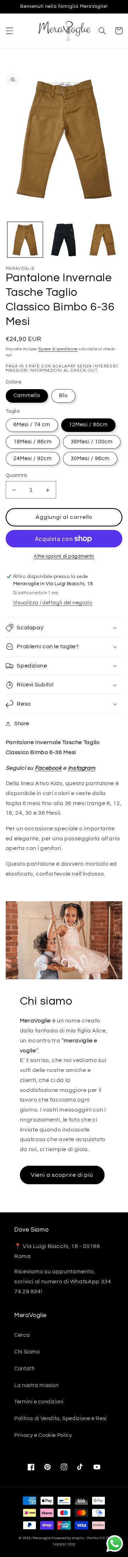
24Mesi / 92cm (33, 458)
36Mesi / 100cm (92, 441)
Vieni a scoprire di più (62, 1175)
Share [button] (21, 723)
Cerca (22, 1335)
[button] (9, 30)
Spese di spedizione (58, 349)
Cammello (27, 395)
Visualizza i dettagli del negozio (52, 602)
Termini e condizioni (39, 1401)
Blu (63, 395)
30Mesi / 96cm (90, 458)
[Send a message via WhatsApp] (114, 1543)
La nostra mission (36, 1385)
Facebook (48, 768)
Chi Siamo (27, 1352)
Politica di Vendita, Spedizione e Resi (60, 1418)
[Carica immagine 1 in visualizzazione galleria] (25, 239)
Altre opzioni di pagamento (64, 556)
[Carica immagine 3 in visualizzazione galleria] (63, 239)
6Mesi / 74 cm (32, 424)
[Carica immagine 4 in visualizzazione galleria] (102, 239)
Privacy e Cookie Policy (43, 1435)
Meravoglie (41, 1538)
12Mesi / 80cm (88, 424)
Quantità (16, 475)
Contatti (24, 1368)
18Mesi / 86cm (33, 441)
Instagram (82, 768)
